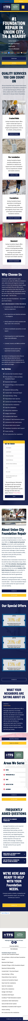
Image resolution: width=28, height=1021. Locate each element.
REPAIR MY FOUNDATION (14, 218)
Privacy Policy (16, 492)
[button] (23, 7)
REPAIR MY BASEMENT (14, 261)
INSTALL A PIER (14, 175)
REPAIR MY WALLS (14, 134)
